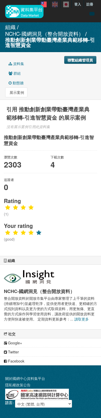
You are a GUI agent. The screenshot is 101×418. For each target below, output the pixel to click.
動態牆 (18, 82)
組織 (10, 27)
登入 (77, 4)
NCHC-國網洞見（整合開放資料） (44, 33)
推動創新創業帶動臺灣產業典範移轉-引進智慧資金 (50, 42)
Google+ (14, 342)
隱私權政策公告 (18, 384)
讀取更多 (81, 319)
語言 (8, 402)
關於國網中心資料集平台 (25, 378)
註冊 (89, 4)
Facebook (15, 361)
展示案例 (16, 92)
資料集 (18, 63)
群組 (16, 73)
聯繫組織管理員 (80, 59)
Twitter (13, 351)
